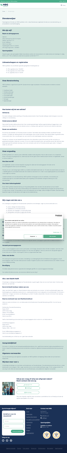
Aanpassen (32, 236)
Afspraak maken (29, 414)
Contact (27, 411)
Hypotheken (28, 425)
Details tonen (56, 232)
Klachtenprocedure (41, 448)
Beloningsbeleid (50, 448)
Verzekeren (28, 427)
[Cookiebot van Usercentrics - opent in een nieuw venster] (56, 216)
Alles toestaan (52, 236)
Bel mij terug (28, 392)
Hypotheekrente (29, 422)
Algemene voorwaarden (10, 448)
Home (3, 11)
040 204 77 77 (28, 385)
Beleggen (28, 430)
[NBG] (4, 5)
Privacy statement (26, 448)
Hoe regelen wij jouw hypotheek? (33, 419)
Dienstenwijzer (33, 448)
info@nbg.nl (29, 388)
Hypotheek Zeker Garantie (31, 417)
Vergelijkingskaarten (30, 433)
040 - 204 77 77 (63, 1)
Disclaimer (19, 448)
